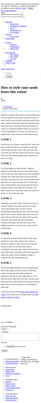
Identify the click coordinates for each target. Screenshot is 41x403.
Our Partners (14, 32)
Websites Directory (12, 361)
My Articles (14, 55)
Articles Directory (11, 363)
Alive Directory (11, 400)
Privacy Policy (21, 8)
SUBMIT (8, 61)
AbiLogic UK (10, 396)
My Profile (14, 57)
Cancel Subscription (12, 388)
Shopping (9, 75)
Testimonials (9, 39)
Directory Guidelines (12, 374)
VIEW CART (10, 63)
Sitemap (8, 382)
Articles (8, 34)
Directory (8, 22)
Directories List (15, 30)
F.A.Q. (12, 28)
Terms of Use (10, 384)
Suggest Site (9, 369)
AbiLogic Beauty (11, 398)
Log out (13, 59)
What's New (14, 24)
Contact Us (9, 390)
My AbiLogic (10, 53)
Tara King (8, 107)
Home (3, 69)
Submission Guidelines (18, 26)
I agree (30, 8)
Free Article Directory (9, 11)
